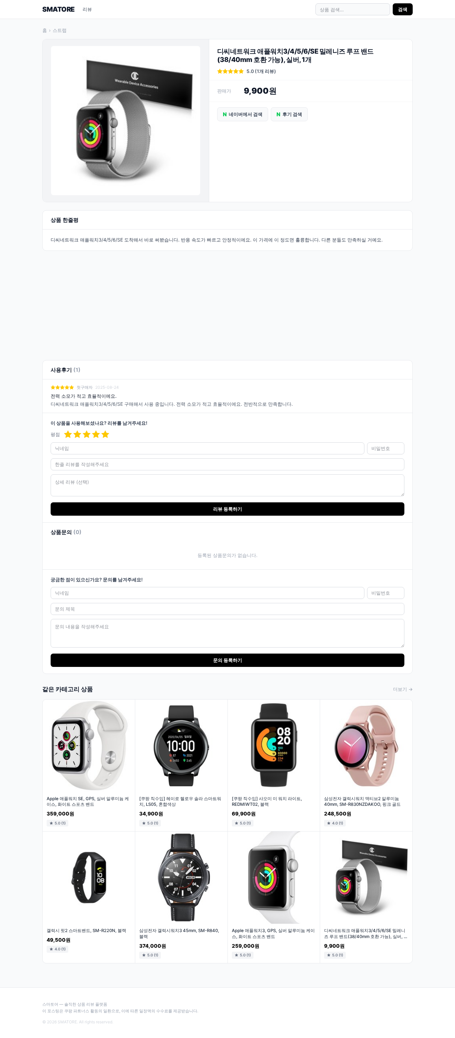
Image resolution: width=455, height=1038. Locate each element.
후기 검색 (289, 114)
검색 (402, 9)
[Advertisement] (227, 301)
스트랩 (60, 30)
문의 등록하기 (227, 660)
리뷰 (87, 9)
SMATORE (58, 9)
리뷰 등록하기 (227, 509)
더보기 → (403, 689)
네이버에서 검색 (242, 114)
